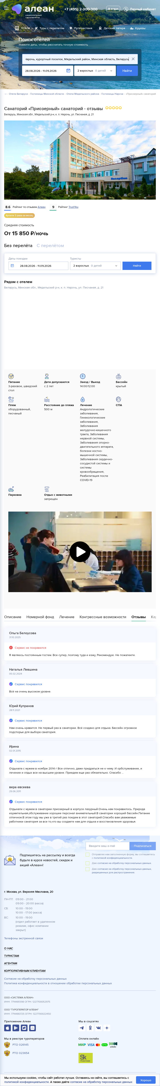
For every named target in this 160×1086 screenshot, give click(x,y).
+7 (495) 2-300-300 (81, 9)
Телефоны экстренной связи (23, 938)
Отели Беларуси (18, 94)
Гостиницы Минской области (47, 94)
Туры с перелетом (52, 28)
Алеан (41, 207)
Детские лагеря (114, 28)
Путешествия (83, 28)
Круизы (140, 28)
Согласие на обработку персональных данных (35, 978)
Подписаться (142, 846)
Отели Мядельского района (82, 94)
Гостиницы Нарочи (112, 94)
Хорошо (145, 1080)
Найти (127, 71)
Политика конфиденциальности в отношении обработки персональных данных (58, 983)
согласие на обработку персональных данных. (125, 863)
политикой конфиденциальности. (113, 858)
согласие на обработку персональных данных (101, 1082)
